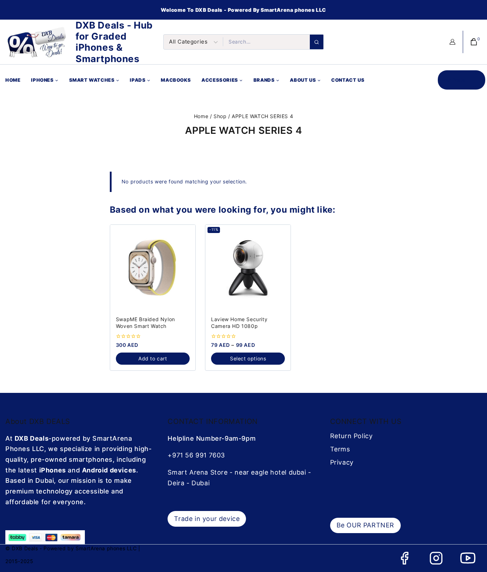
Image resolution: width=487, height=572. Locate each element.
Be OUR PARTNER (365, 525)
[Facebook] (404, 558)
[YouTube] (468, 558)
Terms (340, 449)
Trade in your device (207, 518)
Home (12, 80)
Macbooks (176, 80)
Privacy (342, 462)
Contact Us (347, 80)
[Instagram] (436, 558)
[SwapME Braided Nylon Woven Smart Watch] (152, 267)
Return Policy (351, 436)
